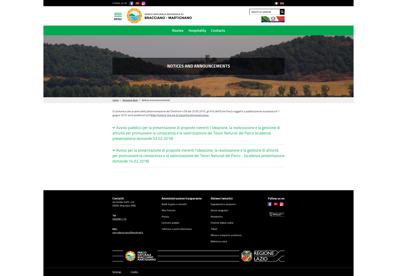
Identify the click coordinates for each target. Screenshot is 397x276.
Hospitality (197, 30)
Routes (177, 30)
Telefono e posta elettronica (177, 229)
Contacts (218, 30)
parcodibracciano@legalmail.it (127, 232)
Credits (134, 272)
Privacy (165, 216)
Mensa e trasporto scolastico (226, 235)
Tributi (214, 229)
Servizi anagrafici (219, 210)
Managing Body (130, 100)
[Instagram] (143, 3)
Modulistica (217, 216)
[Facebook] (131, 3)
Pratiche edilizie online (222, 223)
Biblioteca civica (219, 241)
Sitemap (116, 272)
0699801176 (119, 219)
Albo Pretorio (169, 210)
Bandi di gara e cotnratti (174, 204)
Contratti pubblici (170, 223)
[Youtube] (137, 3)
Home (115, 100)
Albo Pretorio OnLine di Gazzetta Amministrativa (180, 115)
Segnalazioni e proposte (223, 204)
